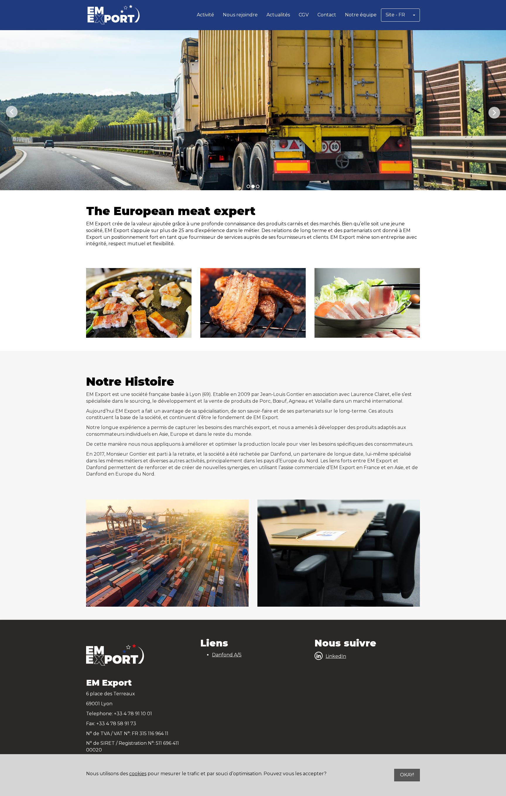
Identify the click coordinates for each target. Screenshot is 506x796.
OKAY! (407, 775)
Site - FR (395, 15)
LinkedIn (336, 656)
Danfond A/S (227, 655)
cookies (137, 773)
